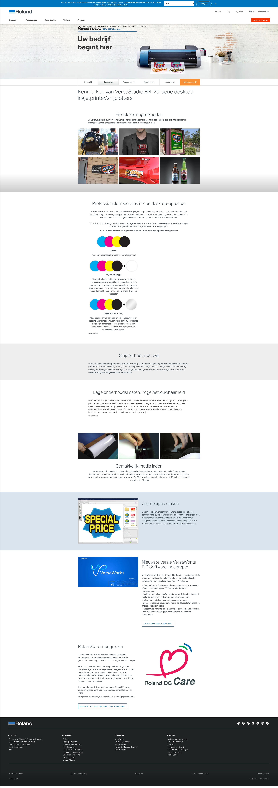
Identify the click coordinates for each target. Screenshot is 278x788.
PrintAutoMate (120, 744)
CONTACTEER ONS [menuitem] (260, 20)
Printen (12, 735)
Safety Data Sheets (174, 752)
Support (171, 735)
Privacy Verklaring (16, 773)
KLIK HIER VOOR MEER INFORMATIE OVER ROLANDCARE (102, 706)
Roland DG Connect (122, 742)
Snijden (66, 739)
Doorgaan (204, 4)
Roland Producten (87, 26)
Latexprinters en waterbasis (19, 744)
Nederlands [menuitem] (262, 12)
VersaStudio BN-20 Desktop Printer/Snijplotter (124, 26)
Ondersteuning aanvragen (177, 739)
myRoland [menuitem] (239, 12)
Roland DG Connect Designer (126, 747)
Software (119, 735)
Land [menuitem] (254, 12)
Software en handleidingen (177, 750)
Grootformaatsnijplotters (72, 744)
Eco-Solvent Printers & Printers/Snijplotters (25, 739)
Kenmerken (143, 26)
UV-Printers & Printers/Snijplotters (22, 742)
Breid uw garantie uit (175, 742)
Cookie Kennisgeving (79, 773)
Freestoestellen (69, 747)
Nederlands (13, 779)
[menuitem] (14, 20)
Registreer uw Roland (175, 747)
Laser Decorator (69, 757)
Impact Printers (69, 760)
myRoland (171, 744)
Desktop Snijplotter (70, 742)
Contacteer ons (263, 773)
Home (79, 26)
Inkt (10, 750)
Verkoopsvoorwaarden (200, 773)
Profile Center (172, 755)
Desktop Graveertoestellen (73, 752)
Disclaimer (139, 773)
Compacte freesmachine (72, 750)
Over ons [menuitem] (218, 12)
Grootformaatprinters (101, 26)
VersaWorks (119, 739)
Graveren (67, 735)
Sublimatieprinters (16, 747)
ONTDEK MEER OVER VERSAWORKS (158, 624)
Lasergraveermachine (71, 755)
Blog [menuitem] (228, 12)
